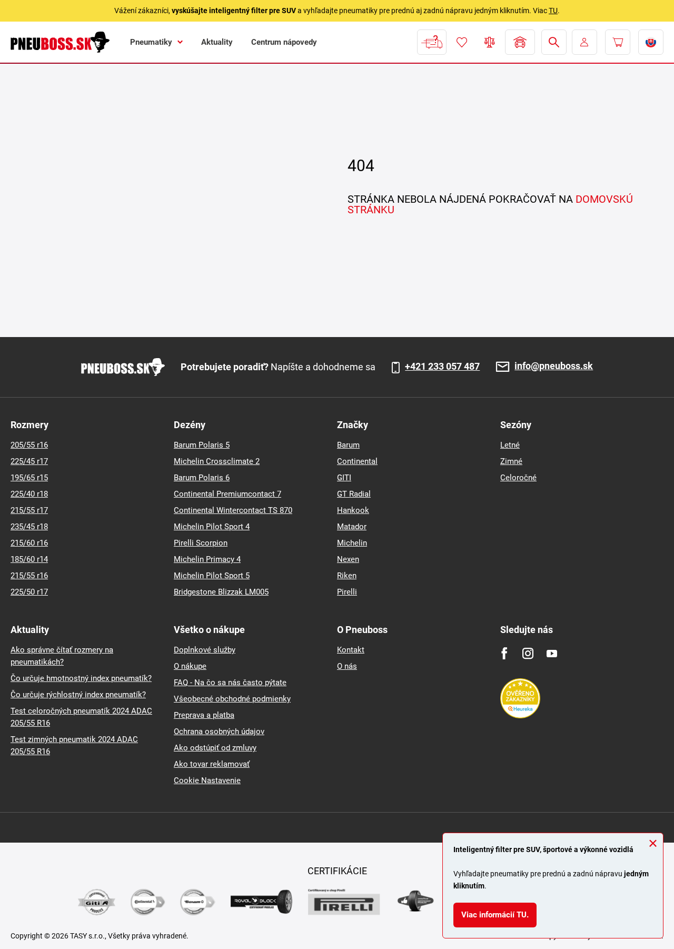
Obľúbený (461, 42)
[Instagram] (528, 653)
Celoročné (518, 477)
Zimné (511, 461)
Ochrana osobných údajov (219, 731)
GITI (344, 477)
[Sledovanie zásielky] (432, 42)
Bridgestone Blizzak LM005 (221, 592)
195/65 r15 (29, 477)
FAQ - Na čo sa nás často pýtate (230, 682)
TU (553, 10)
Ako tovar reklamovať (212, 764)
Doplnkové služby (204, 650)
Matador (351, 526)
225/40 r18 (29, 494)
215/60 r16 (29, 543)
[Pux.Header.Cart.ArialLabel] (617, 42)
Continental (357, 461)
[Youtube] (551, 653)
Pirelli (347, 592)
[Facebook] (504, 653)
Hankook (353, 510)
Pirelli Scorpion (200, 543)
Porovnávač (489, 42)
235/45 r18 (29, 526)
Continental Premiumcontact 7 (227, 494)
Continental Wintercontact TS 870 (233, 510)
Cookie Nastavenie (207, 780)
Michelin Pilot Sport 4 (212, 526)
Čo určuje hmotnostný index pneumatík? (81, 678)
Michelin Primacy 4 (207, 559)
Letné (510, 445)
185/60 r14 (29, 559)
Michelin (352, 543)
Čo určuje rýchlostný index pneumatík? (78, 694)
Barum (348, 445)
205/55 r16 (29, 445)
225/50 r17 (29, 592)
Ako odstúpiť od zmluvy (215, 748)
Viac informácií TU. (495, 915)
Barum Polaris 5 (202, 445)
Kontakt (350, 650)
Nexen (348, 559)
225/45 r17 (29, 461)
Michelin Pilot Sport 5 (212, 575)
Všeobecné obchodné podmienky (232, 699)
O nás (347, 666)
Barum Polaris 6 (202, 477)
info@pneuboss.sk (553, 366)
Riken (346, 575)
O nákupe (190, 666)
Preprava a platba (204, 715)
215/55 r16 (29, 575)
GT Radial (354, 494)
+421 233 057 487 (442, 366)
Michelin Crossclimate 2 (217, 461)
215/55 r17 (29, 510)
